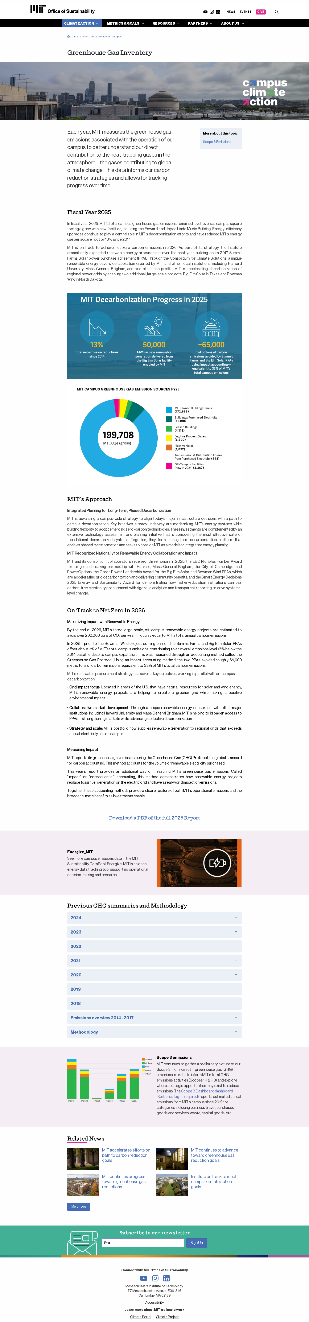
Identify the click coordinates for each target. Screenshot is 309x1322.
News (231, 12)
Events (246, 12)
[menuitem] (80, 23)
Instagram (212, 12)
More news (78, 1206)
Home (68, 37)
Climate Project (167, 1317)
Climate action (80, 36)
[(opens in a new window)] (199, 863)
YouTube (205, 12)
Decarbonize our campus (106, 36)
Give (260, 12)
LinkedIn (218, 12)
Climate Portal (140, 1317)
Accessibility (154, 1303)
